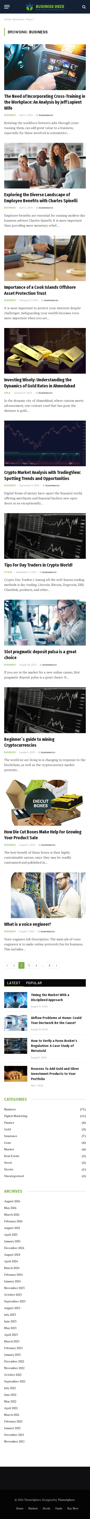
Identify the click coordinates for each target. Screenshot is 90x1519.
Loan (7, 1143)
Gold (7, 1129)
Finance (9, 1122)
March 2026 (11, 1214)
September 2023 (14, 1301)
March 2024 (11, 1268)
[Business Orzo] (45, 7)
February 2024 (13, 1275)
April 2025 (11, 1234)
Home (7, 19)
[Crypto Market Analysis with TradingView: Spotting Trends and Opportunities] (45, 443)
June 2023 (10, 1321)
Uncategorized (14, 1176)
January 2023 (12, 1355)
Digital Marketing (15, 1116)
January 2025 (12, 1241)
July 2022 (10, 1388)
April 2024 (11, 1261)
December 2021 (14, 1435)
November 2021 (14, 1441)
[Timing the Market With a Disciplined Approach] (15, 1000)
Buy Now (72, 1508)
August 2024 (12, 1254)
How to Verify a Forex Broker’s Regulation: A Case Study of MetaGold (54, 1046)
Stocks (8, 1169)
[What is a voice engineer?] (45, 895)
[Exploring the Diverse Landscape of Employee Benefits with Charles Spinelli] (45, 165)
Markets (33, 1508)
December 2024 (14, 1248)
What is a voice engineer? (27, 924)
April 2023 (11, 1335)
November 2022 (14, 1368)
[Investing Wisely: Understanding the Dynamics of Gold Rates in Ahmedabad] (45, 351)
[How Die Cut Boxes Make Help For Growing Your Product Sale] (45, 802)
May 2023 (10, 1328)
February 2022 (13, 1421)
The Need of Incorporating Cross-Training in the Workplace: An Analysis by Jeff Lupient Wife (44, 102)
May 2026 (10, 1208)
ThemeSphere (66, 1500)
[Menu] (7, 6)
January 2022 (12, 1428)
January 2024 (12, 1281)
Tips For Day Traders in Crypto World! (38, 565)
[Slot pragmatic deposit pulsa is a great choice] (45, 622)
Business (18, 19)
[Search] (83, 6)
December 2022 (14, 1361)
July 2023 (10, 1315)
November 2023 (14, 1288)
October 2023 (13, 1295)
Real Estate (11, 1156)
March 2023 (11, 1341)
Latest (13, 983)
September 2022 (14, 1381)
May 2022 (10, 1401)
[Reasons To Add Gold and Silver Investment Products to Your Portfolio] (15, 1074)
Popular (34, 983)
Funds (58, 1508)
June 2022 (10, 1395)
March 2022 (11, 1415)
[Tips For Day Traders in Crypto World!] (45, 536)
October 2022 (13, 1375)
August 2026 (12, 1201)
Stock (8, 1163)
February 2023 (13, 1348)
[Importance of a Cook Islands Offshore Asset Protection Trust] (45, 258)
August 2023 (12, 1308)
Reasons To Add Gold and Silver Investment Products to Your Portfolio (55, 1074)
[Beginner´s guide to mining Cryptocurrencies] (45, 710)
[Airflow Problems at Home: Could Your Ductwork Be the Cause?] (15, 1023)
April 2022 (11, 1408)
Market (9, 1149)
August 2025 (12, 1228)
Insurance (10, 1136)
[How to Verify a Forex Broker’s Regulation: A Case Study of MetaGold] (15, 1046)
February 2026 (13, 1221)
